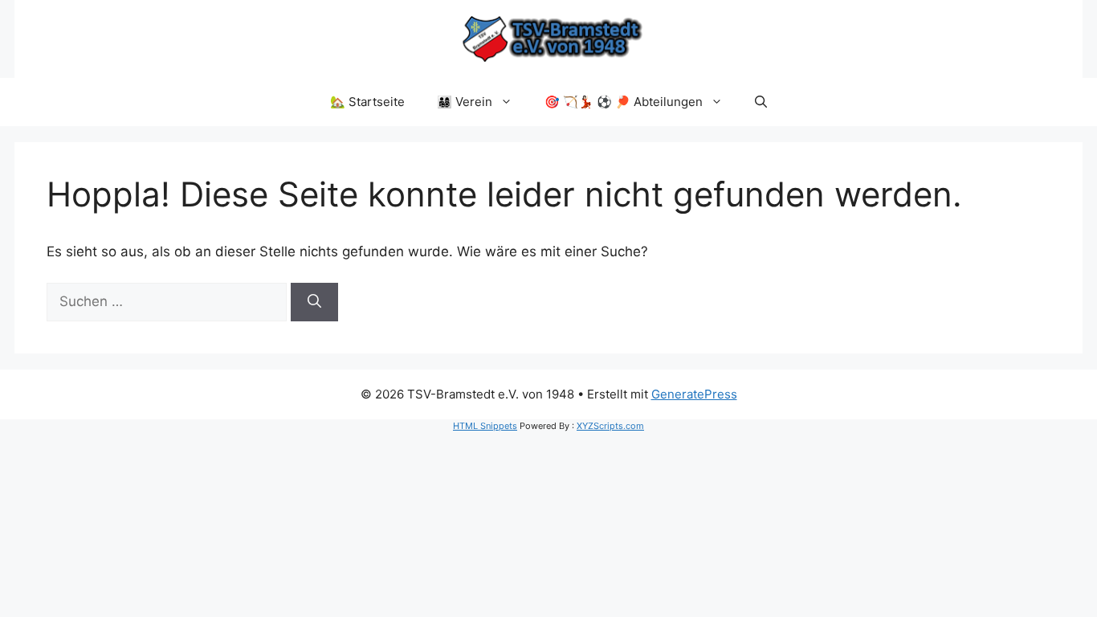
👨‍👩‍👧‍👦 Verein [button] (464, 101)
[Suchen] (314, 302)
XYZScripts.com (610, 425)
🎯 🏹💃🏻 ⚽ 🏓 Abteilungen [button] (623, 101)
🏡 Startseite (367, 101)
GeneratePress (694, 394)
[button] (761, 102)
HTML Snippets (485, 425)
